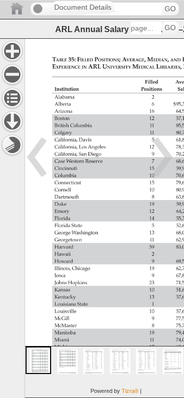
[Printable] (12, 145)
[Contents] (12, 98)
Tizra (130, 391)
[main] (104, 218)
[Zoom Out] (12, 74)
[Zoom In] (12, 51)
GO (170, 9)
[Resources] (12, 121)
